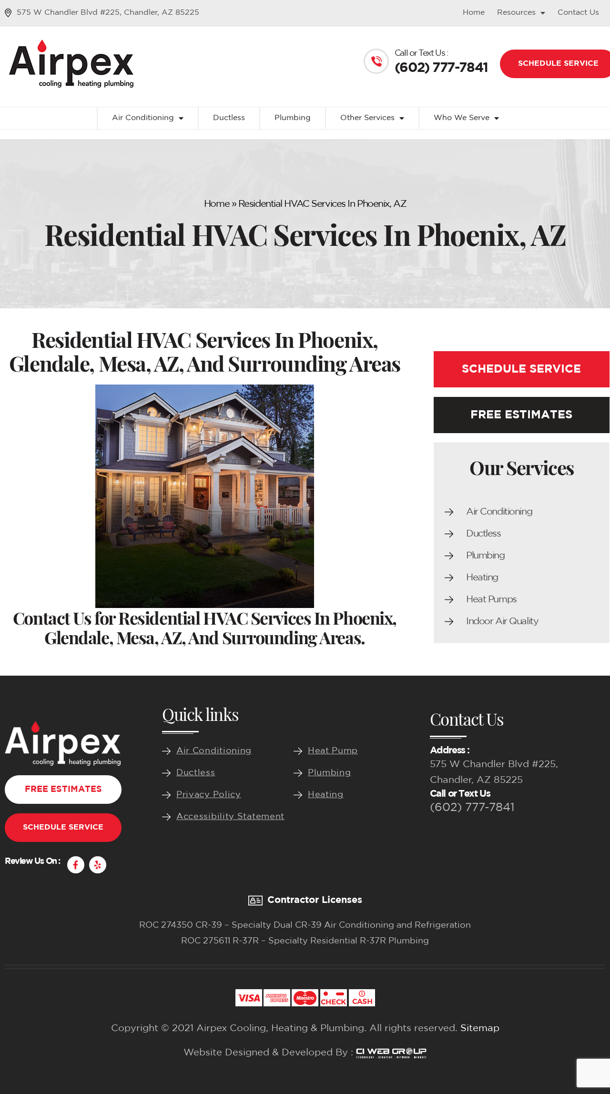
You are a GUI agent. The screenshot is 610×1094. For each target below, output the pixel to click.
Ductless (229, 118)
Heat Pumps (491, 599)
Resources (516, 12)
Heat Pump (333, 751)
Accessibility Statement (230, 816)
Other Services (367, 118)
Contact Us (578, 12)
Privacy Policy (208, 795)
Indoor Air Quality (502, 621)
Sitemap (479, 1028)
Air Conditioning (143, 118)
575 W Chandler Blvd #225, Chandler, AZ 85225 (108, 12)
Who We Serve (461, 118)
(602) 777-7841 (472, 807)
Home (474, 12)
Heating (482, 577)
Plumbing (292, 118)
